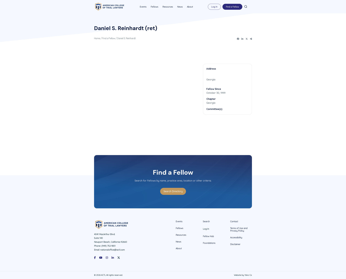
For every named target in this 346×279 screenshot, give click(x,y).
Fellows (154, 6)
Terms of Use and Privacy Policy (238, 229)
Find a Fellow (232, 6)
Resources (167, 6)
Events (143, 6)
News (180, 6)
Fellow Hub (208, 236)
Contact (234, 221)
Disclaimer (235, 244)
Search (206, 221)
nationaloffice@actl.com (112, 249)
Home (97, 38)
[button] (245, 6)
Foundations (209, 243)
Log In (214, 6)
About (190, 6)
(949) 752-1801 (108, 245)
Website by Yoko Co (243, 275)
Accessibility (236, 237)
